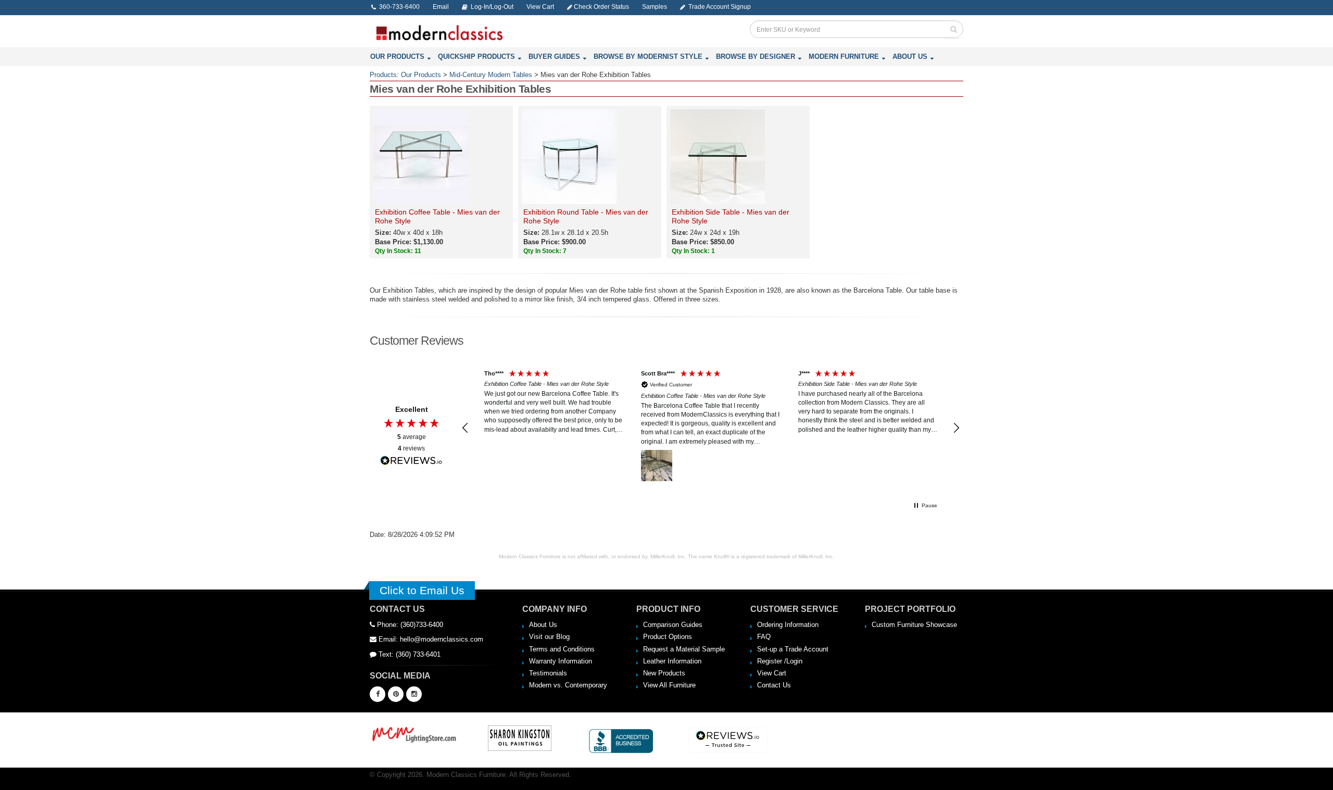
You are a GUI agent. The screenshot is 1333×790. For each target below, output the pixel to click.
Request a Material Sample (684, 649)
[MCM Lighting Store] (414, 733)
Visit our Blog (549, 637)
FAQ (764, 637)
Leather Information (672, 661)
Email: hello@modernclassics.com (429, 639)
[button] (465, 428)
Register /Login (779, 661)
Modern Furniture (844, 56)
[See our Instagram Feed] (414, 694)
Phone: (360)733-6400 (409, 625)
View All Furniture (669, 685)
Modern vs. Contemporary (568, 685)
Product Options (667, 637)
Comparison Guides (672, 625)
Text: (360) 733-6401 (408, 654)
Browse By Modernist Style (648, 56)
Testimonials (548, 673)
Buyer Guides (554, 56)
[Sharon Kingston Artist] (519, 738)
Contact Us (774, 685)
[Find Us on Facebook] (377, 694)
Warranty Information (560, 661)
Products (383, 75)
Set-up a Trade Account (792, 649)
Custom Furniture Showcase (914, 625)
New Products (664, 673)
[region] (711, 427)
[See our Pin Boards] (396, 694)
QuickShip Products (476, 56)
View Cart (771, 673)
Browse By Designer (755, 56)
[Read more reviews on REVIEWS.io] (411, 461)
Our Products (397, 56)
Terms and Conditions (562, 649)
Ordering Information (788, 625)
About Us (909, 56)
